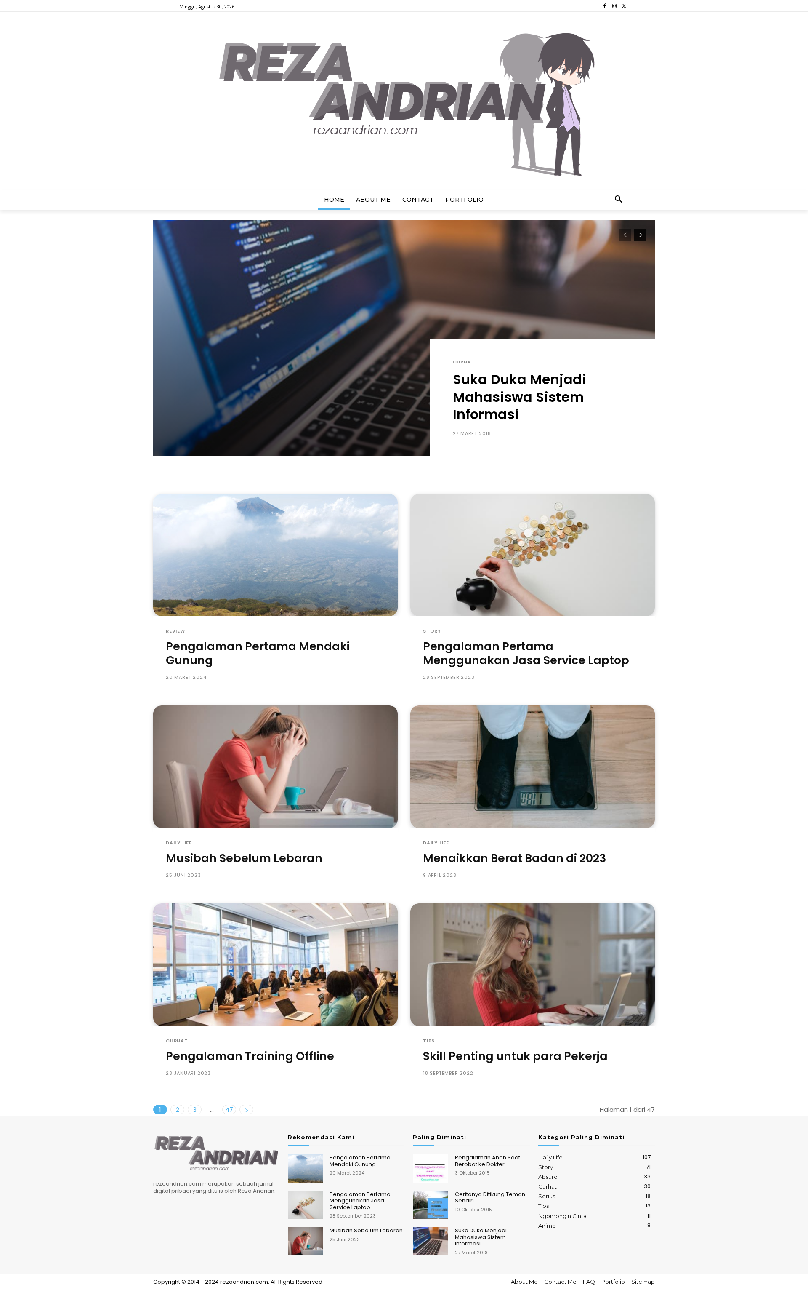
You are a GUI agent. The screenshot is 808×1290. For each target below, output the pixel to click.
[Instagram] (614, 6)
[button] (619, 200)
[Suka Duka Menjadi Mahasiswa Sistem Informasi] (404, 338)
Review (175, 631)
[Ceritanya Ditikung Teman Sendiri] (430, 1205)
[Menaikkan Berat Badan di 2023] (532, 766)
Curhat (464, 362)
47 (229, 1109)
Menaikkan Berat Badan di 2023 (514, 858)
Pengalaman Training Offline (250, 1056)
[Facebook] (605, 6)
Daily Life (179, 843)
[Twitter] (624, 6)
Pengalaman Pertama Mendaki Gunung (258, 653)
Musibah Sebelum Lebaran (244, 858)
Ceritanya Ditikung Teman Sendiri (490, 1197)
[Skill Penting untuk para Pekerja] (532, 964)
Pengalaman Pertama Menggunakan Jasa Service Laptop (526, 653)
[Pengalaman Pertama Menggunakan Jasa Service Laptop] (532, 555)
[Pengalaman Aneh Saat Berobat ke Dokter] (430, 1168)
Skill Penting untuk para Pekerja (515, 1056)
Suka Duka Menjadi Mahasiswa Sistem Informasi (519, 397)
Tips (429, 1041)
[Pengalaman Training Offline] (275, 964)
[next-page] (640, 235)
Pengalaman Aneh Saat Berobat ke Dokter (487, 1161)
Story (432, 631)
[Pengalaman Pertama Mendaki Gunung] (275, 555)
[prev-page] (625, 235)
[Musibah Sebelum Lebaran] (275, 766)
